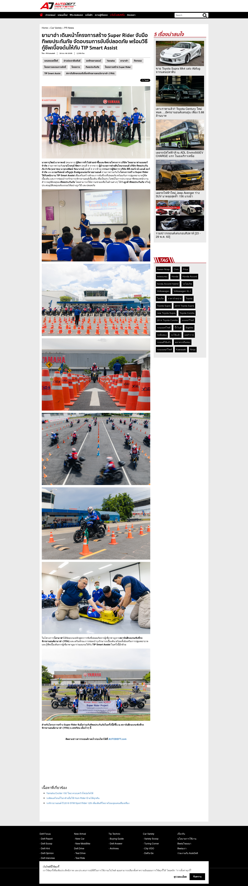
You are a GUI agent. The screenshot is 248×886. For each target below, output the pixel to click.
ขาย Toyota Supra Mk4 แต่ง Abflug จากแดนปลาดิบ (178, 70)
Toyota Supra (164, 305)
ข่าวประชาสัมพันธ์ (72, 61)
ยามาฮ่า (124, 61)
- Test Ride (79, 858)
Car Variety (56, 27)
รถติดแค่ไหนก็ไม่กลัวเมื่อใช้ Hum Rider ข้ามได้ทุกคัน (72, 798)
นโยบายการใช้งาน (186, 838)
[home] (41, 14)
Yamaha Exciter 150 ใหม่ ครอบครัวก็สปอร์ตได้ (69, 793)
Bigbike (189, 327)
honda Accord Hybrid (168, 283)
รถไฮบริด (187, 283)
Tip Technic (114, 833)
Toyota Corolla (187, 313)
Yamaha (111, 61)
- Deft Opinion (47, 853)
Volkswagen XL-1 (182, 291)
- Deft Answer (115, 843)
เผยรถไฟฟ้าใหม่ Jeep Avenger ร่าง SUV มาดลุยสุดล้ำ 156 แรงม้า (178, 194)
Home (45, 27)
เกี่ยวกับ (181, 833)
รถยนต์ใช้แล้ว (164, 342)
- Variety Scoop (150, 838)
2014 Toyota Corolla (167, 320)
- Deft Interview (47, 858)
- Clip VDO (148, 848)
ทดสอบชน (162, 276)
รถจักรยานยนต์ (93, 61)
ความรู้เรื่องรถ (101, 15)
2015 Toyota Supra (184, 305)
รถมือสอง (162, 334)
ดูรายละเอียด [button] (180, 876)
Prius (185, 269)
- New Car (79, 838)
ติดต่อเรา (131, 15)
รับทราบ (197, 876)
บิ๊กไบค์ (178, 327)
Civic (176, 269)
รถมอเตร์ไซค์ (163, 327)
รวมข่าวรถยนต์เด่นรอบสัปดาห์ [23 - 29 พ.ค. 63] (178, 234)
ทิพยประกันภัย (92, 67)
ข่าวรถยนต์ (50, 15)
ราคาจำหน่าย (175, 298)
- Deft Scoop (46, 843)
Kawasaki (181, 349)
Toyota (189, 298)
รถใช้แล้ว (175, 334)
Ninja (192, 349)
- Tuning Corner (151, 843)
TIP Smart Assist (52, 73)
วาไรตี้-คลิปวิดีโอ (117, 15)
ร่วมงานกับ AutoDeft (187, 853)
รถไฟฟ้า (89, 15)
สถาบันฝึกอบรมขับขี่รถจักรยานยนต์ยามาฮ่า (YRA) (90, 73)
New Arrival (80, 833)
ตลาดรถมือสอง (182, 342)
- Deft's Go (148, 853)
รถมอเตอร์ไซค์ (51, 61)
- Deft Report (46, 838)
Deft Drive (79, 848)
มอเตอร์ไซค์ (188, 320)
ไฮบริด (160, 298)
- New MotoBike (82, 843)
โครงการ (76, 67)
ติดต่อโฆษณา (184, 843)
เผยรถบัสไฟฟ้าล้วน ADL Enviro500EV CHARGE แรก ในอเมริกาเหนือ (179, 154)
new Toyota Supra (166, 313)
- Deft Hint (45, 848)
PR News (69, 27)
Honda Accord (189, 276)
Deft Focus (45, 833)
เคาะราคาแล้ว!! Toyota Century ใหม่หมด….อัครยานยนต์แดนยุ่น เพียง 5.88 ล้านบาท (180, 112)
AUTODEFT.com (117, 739)
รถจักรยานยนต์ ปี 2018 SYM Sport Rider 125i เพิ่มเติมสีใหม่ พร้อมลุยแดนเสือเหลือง (87, 803)
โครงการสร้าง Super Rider (118, 67)
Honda (175, 276)
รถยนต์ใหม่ (62, 15)
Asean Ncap (163, 269)
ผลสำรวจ (189, 334)
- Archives (113, 848)
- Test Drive (80, 853)
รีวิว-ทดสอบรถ (76, 15)
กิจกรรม (138, 61)
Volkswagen (163, 291)
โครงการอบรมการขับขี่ (55, 67)
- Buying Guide (116, 838)
